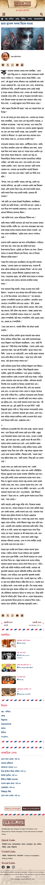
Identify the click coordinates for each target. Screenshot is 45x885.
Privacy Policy (7, 858)
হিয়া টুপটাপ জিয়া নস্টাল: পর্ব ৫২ (13, 771)
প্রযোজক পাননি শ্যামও (23, 640)
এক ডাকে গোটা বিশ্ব (22, 10)
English (4, 736)
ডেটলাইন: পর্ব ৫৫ (8, 787)
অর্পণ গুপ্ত (20, 680)
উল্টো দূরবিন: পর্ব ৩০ (9, 775)
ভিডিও (23, 18)
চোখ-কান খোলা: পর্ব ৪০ (10, 759)
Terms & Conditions (31, 855)
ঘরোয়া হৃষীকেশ (7, 763)
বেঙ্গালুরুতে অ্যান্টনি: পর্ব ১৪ (24, 690)
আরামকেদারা (38, 18)
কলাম (30, 18)
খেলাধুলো (29, 844)
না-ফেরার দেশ (21, 677)
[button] (3, 65)
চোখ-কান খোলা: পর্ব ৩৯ (10, 795)
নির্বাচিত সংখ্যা (6, 844)
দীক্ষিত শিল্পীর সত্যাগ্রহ (9, 779)
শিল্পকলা (4, 720)
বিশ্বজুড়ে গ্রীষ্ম (6, 791)
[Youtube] (8, 867)
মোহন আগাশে (22, 643)
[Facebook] (3, 867)
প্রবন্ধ (17, 18)
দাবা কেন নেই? (21, 652)
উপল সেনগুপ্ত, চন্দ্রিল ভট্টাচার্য (25, 668)
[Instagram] (13, 867)
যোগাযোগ (20, 855)
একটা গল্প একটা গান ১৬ (24, 665)
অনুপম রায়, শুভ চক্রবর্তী (24, 694)
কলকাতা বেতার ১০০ (9, 767)
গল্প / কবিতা (9, 18)
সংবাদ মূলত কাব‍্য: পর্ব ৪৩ (11, 783)
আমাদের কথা (11, 855)
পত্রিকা (4, 855)
